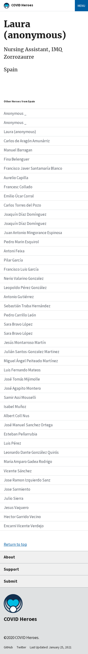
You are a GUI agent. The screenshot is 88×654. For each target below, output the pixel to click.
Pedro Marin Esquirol (21, 241)
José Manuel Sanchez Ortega (28, 424)
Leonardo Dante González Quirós (31, 452)
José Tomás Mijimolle (22, 379)
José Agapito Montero (22, 388)
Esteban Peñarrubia (20, 434)
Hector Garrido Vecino (22, 516)
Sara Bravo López (18, 324)
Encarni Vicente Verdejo (24, 525)
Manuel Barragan (18, 150)
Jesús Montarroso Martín (25, 342)
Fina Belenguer (16, 159)
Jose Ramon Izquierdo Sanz (27, 480)
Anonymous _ (15, 113)
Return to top (15, 544)
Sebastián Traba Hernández (27, 305)
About (9, 557)
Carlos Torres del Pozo (22, 205)
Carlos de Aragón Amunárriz (27, 140)
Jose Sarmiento (17, 489)
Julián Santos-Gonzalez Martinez (31, 351)
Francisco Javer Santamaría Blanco (33, 168)
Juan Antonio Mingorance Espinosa (33, 232)
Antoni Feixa (14, 251)
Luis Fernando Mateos (22, 370)
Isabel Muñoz (15, 406)
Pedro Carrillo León (20, 315)
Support (11, 569)
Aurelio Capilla (16, 177)
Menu (81, 6)
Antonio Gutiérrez (19, 296)
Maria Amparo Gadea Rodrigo (28, 461)
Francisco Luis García (21, 269)
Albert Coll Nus (16, 415)
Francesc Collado (18, 186)
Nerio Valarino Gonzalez (24, 278)
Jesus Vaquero (16, 507)
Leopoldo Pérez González (25, 287)
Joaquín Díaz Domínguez (25, 214)
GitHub (8, 647)
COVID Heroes (22, 5)
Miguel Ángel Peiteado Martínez (31, 360)
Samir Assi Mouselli (20, 397)
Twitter (21, 647)
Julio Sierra (13, 498)
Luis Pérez (12, 443)
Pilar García (13, 260)
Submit (10, 581)
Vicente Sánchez (18, 470)
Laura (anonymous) (20, 131)
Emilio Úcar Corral (19, 196)
